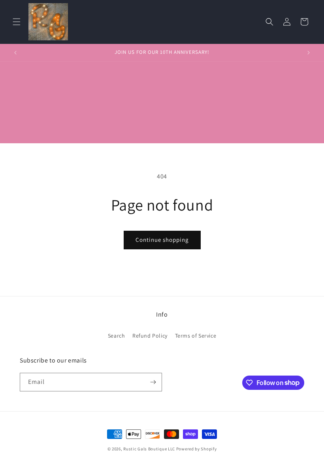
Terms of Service (196, 335)
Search (116, 335)
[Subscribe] (153, 382)
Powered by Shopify (196, 449)
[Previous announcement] (15, 52)
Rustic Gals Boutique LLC (149, 449)
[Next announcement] (308, 52)
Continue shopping (162, 239)
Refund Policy (150, 335)
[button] (16, 21)
